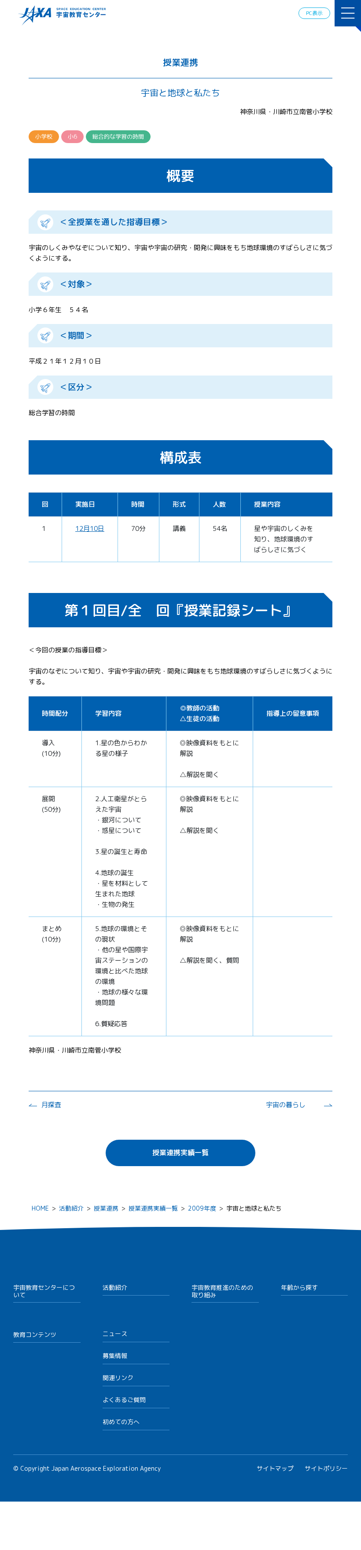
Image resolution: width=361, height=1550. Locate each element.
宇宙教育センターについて (44, 1291)
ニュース (115, 1333)
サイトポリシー (326, 1468)
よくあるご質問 (124, 1399)
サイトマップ (275, 1468)
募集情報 (115, 1355)
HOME (40, 1208)
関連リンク (118, 1377)
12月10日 (89, 528)
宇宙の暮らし (286, 1104)
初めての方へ (121, 1421)
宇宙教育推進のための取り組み (222, 1291)
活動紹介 (71, 1208)
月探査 (51, 1104)
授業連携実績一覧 (180, 1152)
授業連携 (106, 1208)
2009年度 (202, 1208)
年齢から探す (299, 1287)
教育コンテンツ (34, 1334)
